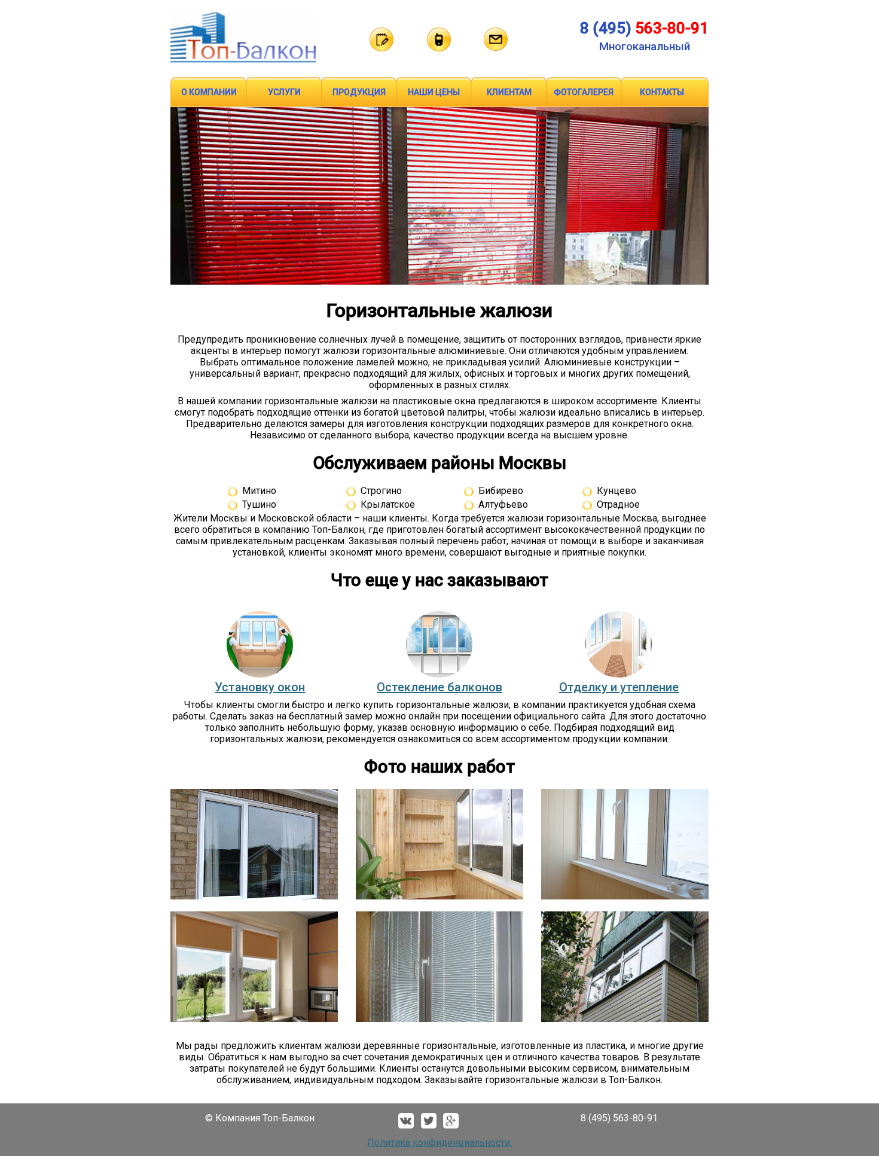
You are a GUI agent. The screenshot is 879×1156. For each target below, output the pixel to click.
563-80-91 (644, 28)
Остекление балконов (439, 687)
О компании (209, 92)
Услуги (284, 92)
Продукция (359, 92)
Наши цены (434, 92)
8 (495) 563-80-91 (619, 1118)
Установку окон (260, 687)
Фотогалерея (584, 92)
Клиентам (509, 92)
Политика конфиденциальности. (439, 1142)
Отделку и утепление (619, 687)
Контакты (662, 92)
